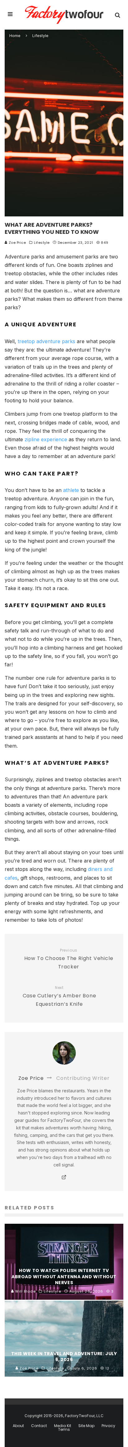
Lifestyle (42, 242)
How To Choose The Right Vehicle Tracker (68, 959)
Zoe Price (16, 242)
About (18, 1426)
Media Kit (62, 1426)
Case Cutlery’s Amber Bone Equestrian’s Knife (59, 996)
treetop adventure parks (46, 341)
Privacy (108, 1426)
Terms (64, 1429)
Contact (39, 1426)
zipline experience (46, 439)
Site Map (86, 1426)
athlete (71, 490)
